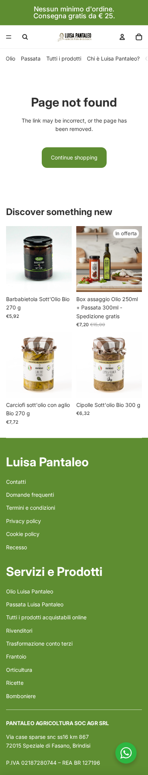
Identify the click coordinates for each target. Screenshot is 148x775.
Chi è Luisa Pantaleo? (113, 58)
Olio (10, 58)
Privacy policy (23, 521)
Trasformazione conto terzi (39, 643)
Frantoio (16, 656)
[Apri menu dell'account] (122, 37)
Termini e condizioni (30, 507)
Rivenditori (19, 630)
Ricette (15, 682)
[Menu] (8, 37)
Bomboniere (21, 696)
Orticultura (19, 670)
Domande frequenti (30, 494)
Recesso (16, 547)
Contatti (16, 481)
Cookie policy (22, 534)
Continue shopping (74, 157)
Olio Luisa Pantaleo (29, 591)
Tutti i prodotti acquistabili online (46, 617)
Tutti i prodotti (63, 58)
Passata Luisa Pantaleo (34, 604)
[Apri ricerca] (25, 37)
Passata (31, 58)
